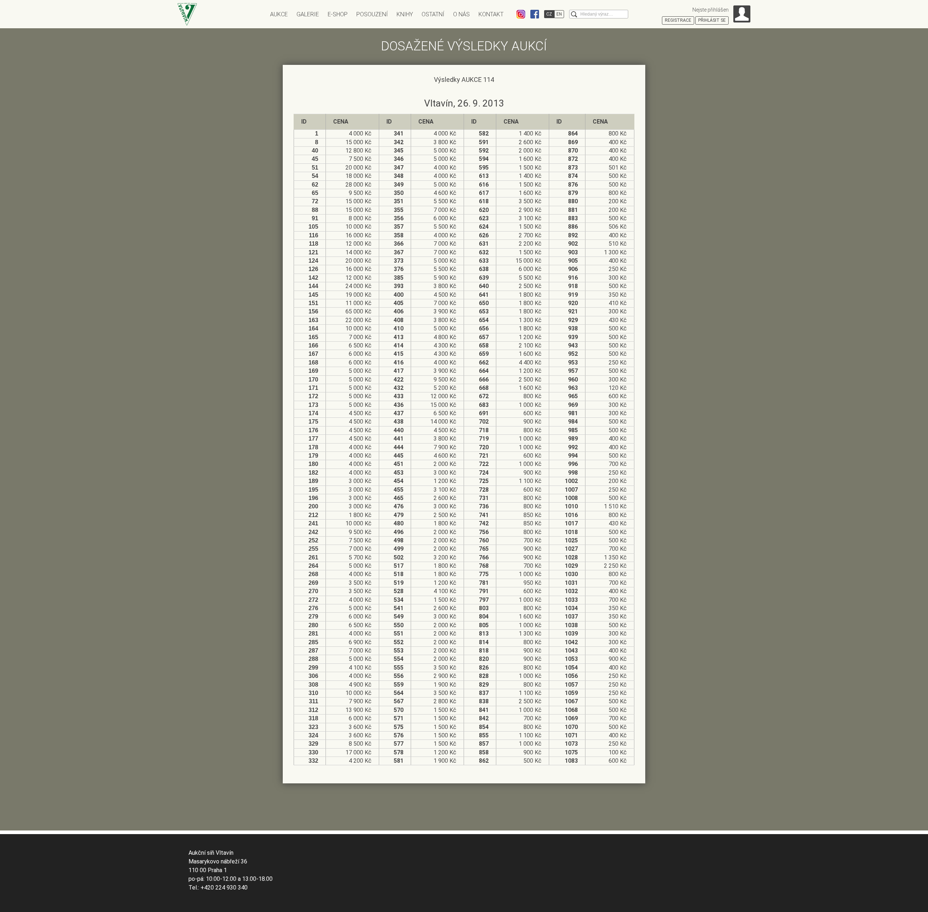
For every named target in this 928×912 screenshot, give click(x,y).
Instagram (521, 14)
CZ (549, 14)
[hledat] (574, 14)
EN (559, 14)
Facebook (534, 14)
